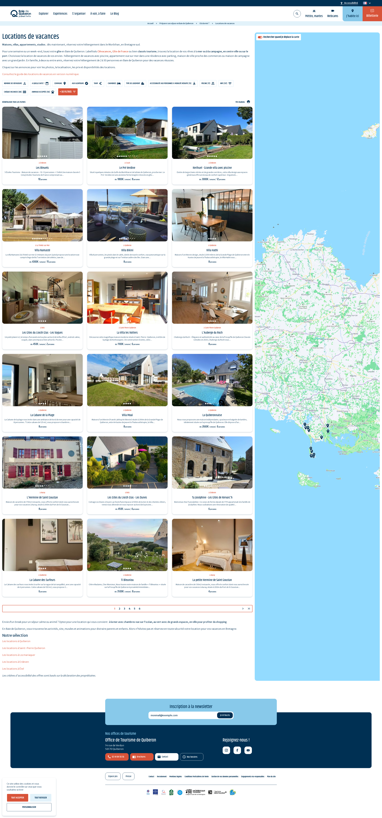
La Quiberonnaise (212, 415)
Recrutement (162, 776)
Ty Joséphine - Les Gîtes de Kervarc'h (212, 497)
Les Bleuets (42, 167)
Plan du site (271, 776)
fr (364, 3)
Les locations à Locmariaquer (18, 654)
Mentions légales (175, 776)
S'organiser (79, 13)
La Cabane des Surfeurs (42, 580)
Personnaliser (29, 807)
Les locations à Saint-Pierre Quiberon (23, 648)
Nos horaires (192, 757)
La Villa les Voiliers (127, 332)
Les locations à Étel (13, 668)
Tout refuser (41, 798)
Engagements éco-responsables (252, 776)
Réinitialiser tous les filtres (14, 102)
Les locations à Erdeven (15, 661)
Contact (165, 757)
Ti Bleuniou (127, 580)
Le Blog (114, 13)
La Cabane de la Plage (42, 415)
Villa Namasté (42, 250)
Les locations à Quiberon (16, 641)
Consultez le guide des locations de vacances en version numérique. (40, 74)
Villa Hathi (212, 250)
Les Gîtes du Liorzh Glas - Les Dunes (127, 497)
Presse (128, 776)
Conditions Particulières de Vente (197, 776)
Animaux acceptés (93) (41, 92)
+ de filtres (66, 92)
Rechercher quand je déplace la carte (281, 37)
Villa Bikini (127, 250)
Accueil (150, 23)
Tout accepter (17, 798)
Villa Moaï (127, 415)
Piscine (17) (205, 83)
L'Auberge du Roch (212, 332)
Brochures (141, 757)
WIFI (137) (223, 83)
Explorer (43, 13)
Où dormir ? (204, 23)
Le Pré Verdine (127, 167)
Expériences (60, 13)
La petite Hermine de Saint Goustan (212, 580)
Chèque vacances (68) (13, 92)
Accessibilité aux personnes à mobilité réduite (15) (170, 83)
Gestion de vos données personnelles (224, 776)
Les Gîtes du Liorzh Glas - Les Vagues (42, 332)
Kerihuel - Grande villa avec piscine (212, 167)
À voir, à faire (97, 13)
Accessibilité (349, 3)
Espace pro (112, 776)
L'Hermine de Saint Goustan (42, 497)
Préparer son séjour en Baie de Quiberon (176, 23)
